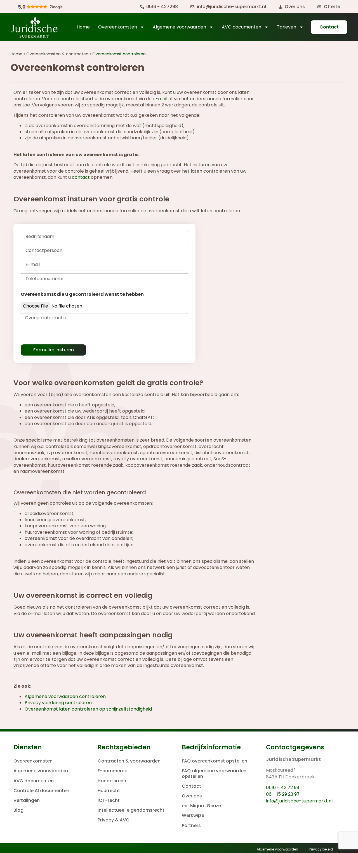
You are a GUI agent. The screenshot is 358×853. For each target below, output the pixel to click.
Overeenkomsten (117, 27)
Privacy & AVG (113, 820)
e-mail (160, 99)
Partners (191, 825)
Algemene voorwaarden (179, 27)
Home (83, 27)
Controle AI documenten (41, 790)
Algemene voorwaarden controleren (65, 696)
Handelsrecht (113, 781)
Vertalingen (26, 800)
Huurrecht (109, 790)
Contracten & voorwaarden (129, 761)
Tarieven (286, 27)
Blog (18, 810)
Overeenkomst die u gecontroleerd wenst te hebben (82, 294)
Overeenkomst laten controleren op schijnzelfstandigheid (88, 709)
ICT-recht (109, 800)
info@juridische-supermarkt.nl (299, 801)
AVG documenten (241, 27)
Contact (191, 786)
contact (81, 177)
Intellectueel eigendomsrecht (131, 810)
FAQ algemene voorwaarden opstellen (214, 773)
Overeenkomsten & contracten (57, 54)
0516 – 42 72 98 (282, 787)
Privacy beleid (321, 849)
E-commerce (112, 771)
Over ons (192, 796)
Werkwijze (193, 815)
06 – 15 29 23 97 (283, 794)
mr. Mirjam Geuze (201, 805)
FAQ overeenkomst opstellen (214, 761)
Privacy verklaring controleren (58, 702)
